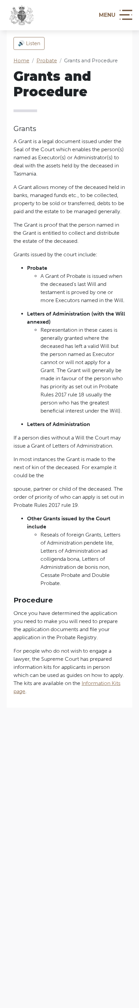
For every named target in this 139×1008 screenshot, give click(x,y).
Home (21, 61)
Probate (46, 61)
